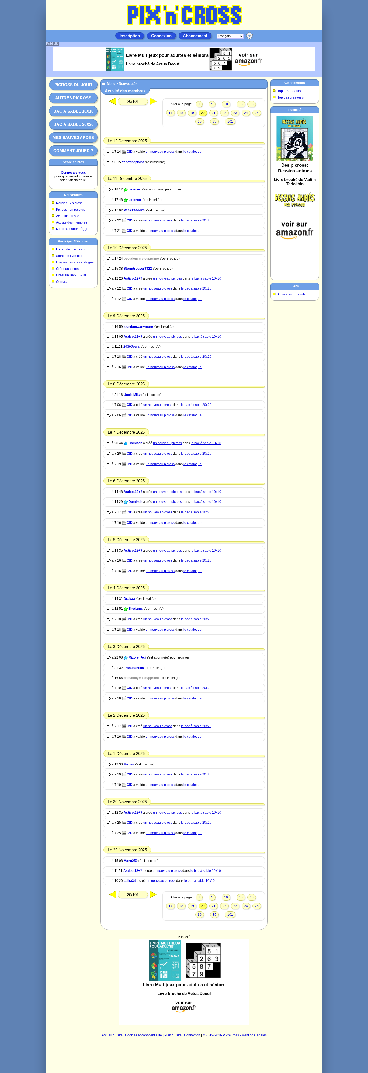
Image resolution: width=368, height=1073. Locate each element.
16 (252, 104)
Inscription (130, 35)
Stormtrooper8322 (138, 268)
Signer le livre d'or (69, 256)
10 (226, 104)
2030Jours (131, 347)
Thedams (136, 609)
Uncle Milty (132, 395)
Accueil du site (112, 1035)
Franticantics (134, 668)
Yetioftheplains (133, 162)
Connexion (161, 35)
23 (235, 113)
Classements (294, 83)
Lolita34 (130, 881)
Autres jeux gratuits (291, 294)
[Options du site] (249, 35)
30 (200, 121)
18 (181, 113)
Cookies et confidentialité (143, 1035)
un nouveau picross (160, 152)
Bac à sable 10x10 (73, 111)
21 (214, 113)
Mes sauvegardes (73, 137)
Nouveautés (73, 195)
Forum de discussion (71, 249)
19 (192, 113)
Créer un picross (68, 269)
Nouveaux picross (69, 203)
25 (257, 113)
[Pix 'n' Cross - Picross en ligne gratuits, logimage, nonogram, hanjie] (184, 26)
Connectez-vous (73, 173)
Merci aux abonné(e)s (72, 229)
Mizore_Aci (137, 657)
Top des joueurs (289, 91)
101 (230, 121)
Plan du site (173, 1035)
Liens (295, 286)
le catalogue (192, 152)
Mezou (129, 764)
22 (224, 113)
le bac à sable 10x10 (206, 278)
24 (246, 113)
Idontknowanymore (138, 327)
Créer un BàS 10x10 (71, 275)
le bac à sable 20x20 (196, 220)
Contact (61, 282)
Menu (111, 84)
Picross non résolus (70, 209)
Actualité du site (67, 216)
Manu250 (131, 861)
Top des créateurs (290, 97)
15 (241, 104)
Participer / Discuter (73, 241)
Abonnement (195, 35)
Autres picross (73, 98)
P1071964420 (134, 210)
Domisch (135, 443)
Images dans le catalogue (75, 262)
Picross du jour (73, 84)
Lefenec (135, 189)
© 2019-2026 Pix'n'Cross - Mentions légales (235, 1035)
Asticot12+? (133, 278)
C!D (130, 152)
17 (170, 113)
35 (214, 121)
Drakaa (129, 599)
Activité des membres (71, 222)
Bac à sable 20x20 (73, 124)
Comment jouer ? (73, 150)
